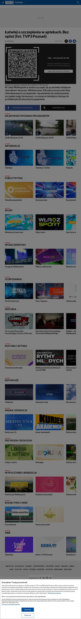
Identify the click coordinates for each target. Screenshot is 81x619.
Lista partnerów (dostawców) (11, 604)
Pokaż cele (27, 615)
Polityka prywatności (54, 593)
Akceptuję (27, 609)
